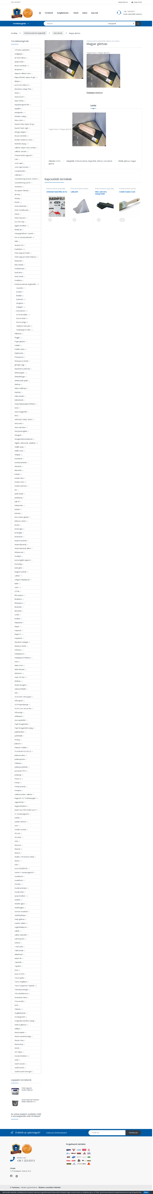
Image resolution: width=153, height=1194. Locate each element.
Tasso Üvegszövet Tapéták (24, 986)
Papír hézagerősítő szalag (24, 728)
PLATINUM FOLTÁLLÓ (23, 751)
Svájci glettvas (20, 919)
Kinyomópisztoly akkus (23, 548)
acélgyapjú (18, 54)
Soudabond (19, 876)
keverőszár (18, 537)
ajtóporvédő (19, 62)
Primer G (18, 779)
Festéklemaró (19, 269)
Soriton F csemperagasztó (24, 872)
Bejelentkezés (123, 2)
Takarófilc (18, 962)
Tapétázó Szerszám (23, 326)
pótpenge (18, 775)
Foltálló (17, 345)
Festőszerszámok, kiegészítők (34, 33)
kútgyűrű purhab (20, 572)
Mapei (17, 626)
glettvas (127, 161)
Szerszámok (58, 33)
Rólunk (75, 13)
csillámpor (18, 175)
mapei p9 (18, 630)
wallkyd (17, 1029)
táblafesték (18, 954)
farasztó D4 (19, 245)
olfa (16, 693)
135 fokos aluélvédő (22, 50)
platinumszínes (20, 755)
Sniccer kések (21, 318)
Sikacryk (17, 849)
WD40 (17, 1048)
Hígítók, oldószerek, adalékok (25, 443)
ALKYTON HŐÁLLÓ (21, 85)
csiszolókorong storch (22, 183)
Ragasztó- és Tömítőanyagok (25, 798)
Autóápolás (19, 112)
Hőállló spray (19, 447)
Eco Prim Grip (19, 222)
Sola (16, 864)
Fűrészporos (19, 357)
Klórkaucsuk (19, 552)
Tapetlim (18, 966)
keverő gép (18, 529)
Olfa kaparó (19, 701)
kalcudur (17, 513)
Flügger (17, 337)
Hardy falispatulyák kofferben (25, 404)
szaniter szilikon (20, 923)
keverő (17, 525)
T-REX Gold (19, 947)
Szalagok (19, 307)
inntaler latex (19, 478)
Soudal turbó (19, 892)
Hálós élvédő (19, 396)
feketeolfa (18, 261)
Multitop (17, 681)
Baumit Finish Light (21, 128)
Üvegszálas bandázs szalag (24, 1021)
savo (16, 826)
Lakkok (17, 576)
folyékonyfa (19, 353)
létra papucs (19, 595)
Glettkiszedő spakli (21, 380)
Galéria (84, 13)
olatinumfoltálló (20, 689)
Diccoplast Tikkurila (21, 190)
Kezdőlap (14, 33)
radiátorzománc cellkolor (23, 794)
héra (16, 416)
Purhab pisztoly (20, 786)
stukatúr (17, 900)
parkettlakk (18, 736)
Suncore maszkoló (21, 911)
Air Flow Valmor (20, 58)
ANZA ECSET (19, 97)
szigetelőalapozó (21, 927)
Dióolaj (17, 198)
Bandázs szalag (20, 116)
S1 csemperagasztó (22, 814)
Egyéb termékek (20, 226)
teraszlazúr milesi (21, 997)
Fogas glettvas (20, 341)
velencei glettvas (20, 1025)
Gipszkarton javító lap (22, 369)
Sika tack (18, 845)
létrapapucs (19, 603)
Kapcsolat (94, 13)
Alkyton (17, 81)
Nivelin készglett (20, 685)
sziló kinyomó (19, 939)
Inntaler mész (19, 482)
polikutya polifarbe (21, 767)
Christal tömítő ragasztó (23, 155)
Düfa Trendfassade (21, 210)
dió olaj (17, 194)
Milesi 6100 (19, 665)
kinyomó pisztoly (21, 541)
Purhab (17, 783)
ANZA (17, 93)
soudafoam (19, 880)
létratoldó (18, 607)
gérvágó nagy (19, 365)
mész (16, 662)
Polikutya (18, 763)
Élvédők (19, 296)
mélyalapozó (19, 654)
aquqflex (18, 108)
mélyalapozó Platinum (22, 658)
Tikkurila (17, 1009)
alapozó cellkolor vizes (23, 73)
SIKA (16, 841)
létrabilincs (18, 599)
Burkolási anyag (20, 144)
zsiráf (16, 1060)
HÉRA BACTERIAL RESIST (24, 419)
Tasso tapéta (19, 978)
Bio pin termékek (21, 136)
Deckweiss (18, 187)
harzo (17, 408)
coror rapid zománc (21, 167)
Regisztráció (138, 2)
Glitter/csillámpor (21, 388)
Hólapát (17, 455)
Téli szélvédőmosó (21, 993)
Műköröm (18, 673)
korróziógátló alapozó (22, 560)
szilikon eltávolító (21, 935)
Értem (146, 1192)
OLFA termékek (21, 315)
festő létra (18, 272)
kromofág (18, 564)
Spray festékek (20, 896)
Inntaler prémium (21, 486)
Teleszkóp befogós (21, 989)
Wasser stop (19, 1040)
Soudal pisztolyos (21, 888)
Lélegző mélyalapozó (22, 580)
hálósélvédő (19, 400)
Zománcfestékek (21, 1056)
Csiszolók (19, 288)
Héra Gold (18, 423)
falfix (16, 241)
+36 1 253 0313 (15, 2)
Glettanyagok (19, 373)
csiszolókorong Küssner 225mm (26, 179)
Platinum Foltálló (21, 747)
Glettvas (108, 41)
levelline (17, 619)
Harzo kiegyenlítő (21, 412)
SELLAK (17, 833)
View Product (49, 220)
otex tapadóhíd (20, 720)
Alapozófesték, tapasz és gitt (25, 77)
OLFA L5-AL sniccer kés (23, 708)
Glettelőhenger (20, 377)
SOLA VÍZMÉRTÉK (21, 868)
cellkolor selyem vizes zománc (25, 148)
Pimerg (17, 740)
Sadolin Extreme (20, 822)
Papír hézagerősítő (21, 724)
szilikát (17, 931)
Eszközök (73, 189)
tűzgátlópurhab (20, 1013)
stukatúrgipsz (19, 908)
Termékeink (49, 13)
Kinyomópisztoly (20, 544)
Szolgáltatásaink (62, 13)
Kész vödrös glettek (22, 517)
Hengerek (19, 303)
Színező (17, 943)
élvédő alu (18, 230)
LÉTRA (17, 591)
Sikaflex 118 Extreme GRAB (24, 857)
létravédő (18, 611)
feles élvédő (19, 265)
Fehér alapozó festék (22, 253)
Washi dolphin (19, 1032)
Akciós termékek (20, 66)
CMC (16, 159)
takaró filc (18, 958)
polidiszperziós (20, 759)
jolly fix (17, 501)
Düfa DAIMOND (20, 206)
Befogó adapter (20, 132)
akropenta (18, 69)
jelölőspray (18, 498)
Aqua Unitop (19, 101)
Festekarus (16, 1187)
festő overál (19, 276)
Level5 (17, 615)
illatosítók (18, 470)
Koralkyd (18, 556)
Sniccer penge (21, 322)
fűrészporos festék (21, 361)
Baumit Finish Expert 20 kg (24, 124)
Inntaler (17, 474)
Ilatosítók (18, 466)
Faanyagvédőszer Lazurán (24, 233)
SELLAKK (18, 837)
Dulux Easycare (20, 218)
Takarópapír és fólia (23, 330)
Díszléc (17, 202)
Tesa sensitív (19, 1001)
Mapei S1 (18, 634)
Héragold (18, 435)
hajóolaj (17, 392)
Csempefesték (20, 171)
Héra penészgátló (21, 431)
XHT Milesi (18, 1052)
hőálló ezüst (19, 451)
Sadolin (17, 818)
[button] (81, 42)
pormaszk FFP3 (20, 771)
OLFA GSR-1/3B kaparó (23, 697)
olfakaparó (18, 716)
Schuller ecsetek (20, 829)
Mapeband (18, 622)
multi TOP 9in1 (20, 677)
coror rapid (18, 163)
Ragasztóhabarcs (21, 806)
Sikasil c (17, 861)
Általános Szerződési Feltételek (49, 1187)
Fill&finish (18, 334)
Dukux (17, 214)
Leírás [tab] (93, 105)
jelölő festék (19, 494)
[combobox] (75, 23)
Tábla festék (19, 950)
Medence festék (20, 646)
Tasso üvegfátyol (21, 982)
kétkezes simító (20, 521)
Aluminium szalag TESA (23, 89)
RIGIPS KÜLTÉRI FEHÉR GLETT (26, 810)
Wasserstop (19, 1044)
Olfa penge (18, 712)
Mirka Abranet (20, 669)
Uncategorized (20, 1017)
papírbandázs (19, 732)
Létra (16, 587)
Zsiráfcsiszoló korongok (23, 1071)
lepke (16, 583)
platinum (18, 744)
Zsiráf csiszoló (20, 1064)
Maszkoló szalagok (21, 642)
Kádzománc (19, 505)
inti (16, 490)
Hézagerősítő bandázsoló (24, 439)
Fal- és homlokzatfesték (23, 237)
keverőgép (18, 533)
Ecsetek (121, 189)
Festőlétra (18, 280)
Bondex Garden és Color (23, 140)
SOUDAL (18, 884)
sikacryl (17, 853)
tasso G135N (19, 974)
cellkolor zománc (21, 151)
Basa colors (19, 120)
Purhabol (18, 790)
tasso (16, 970)
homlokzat (18, 459)
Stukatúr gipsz (20, 904)
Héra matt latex (20, 427)
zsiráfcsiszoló (19, 1068)
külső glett (18, 568)
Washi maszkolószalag (23, 1036)
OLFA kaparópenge (21, 704)
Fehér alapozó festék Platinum (25, 257)
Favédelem (18, 249)
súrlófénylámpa (20, 915)
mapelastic (18, 638)
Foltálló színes (20, 349)
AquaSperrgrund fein (22, 105)
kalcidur (17, 509)
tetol (16, 1005)
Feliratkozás (133, 1133)
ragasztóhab (19, 802)
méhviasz (18, 650)
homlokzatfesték (21, 462)
